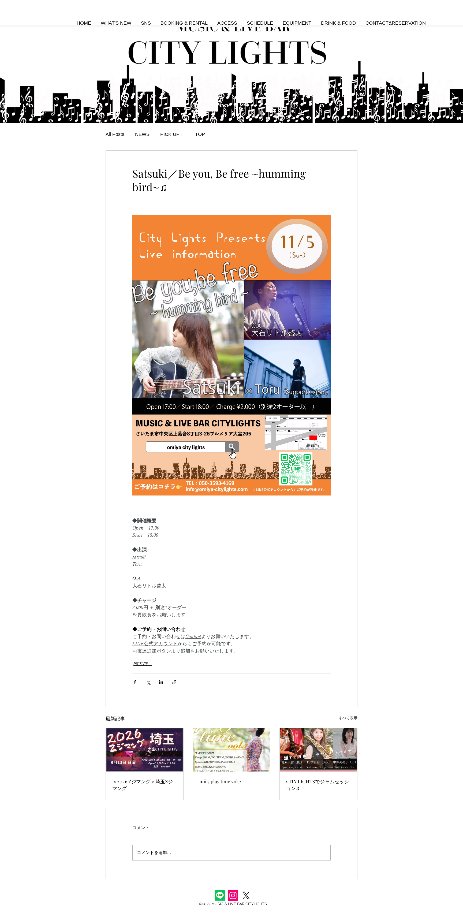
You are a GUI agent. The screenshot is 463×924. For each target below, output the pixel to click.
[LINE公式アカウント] (220, 895)
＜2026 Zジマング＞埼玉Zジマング (142, 784)
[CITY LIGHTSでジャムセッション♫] (318, 750)
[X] (246, 895)
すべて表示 (348, 718)
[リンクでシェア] (174, 682)
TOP (200, 134)
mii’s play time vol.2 (220, 781)
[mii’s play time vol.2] (231, 750)
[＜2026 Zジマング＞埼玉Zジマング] (144, 750)
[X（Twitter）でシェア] (148, 682)
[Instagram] (233, 895)
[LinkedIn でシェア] (161, 682)
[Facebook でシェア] (134, 682)
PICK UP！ (172, 134)
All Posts (115, 134)
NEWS (142, 134)
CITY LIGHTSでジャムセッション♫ (317, 784)
